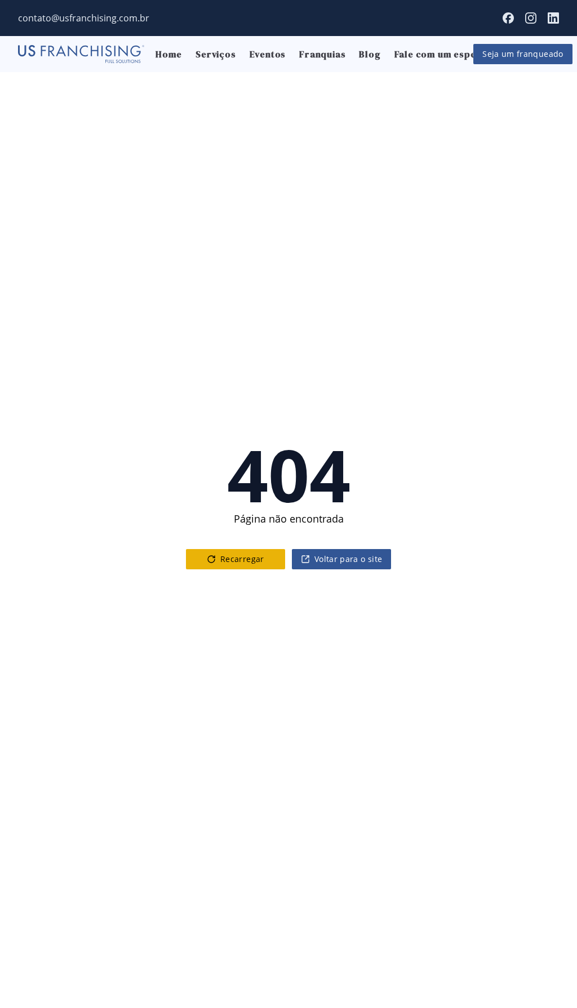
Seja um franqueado (522, 53)
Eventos (268, 54)
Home (169, 54)
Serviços (216, 54)
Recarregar (242, 559)
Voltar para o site (348, 559)
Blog (369, 54)
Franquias (322, 54)
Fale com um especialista (452, 54)
